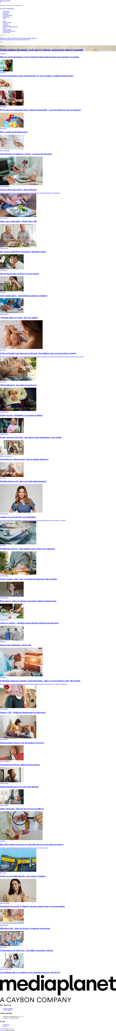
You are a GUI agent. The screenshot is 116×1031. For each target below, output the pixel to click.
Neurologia (6, 17)
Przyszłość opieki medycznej (10, 26)
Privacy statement (7, 1010)
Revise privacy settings (10, 1030)
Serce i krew (6, 12)
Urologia (5, 24)
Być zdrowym (7, 8)
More (4, 18)
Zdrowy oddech (7, 22)
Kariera (5, 1026)
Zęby (4, 28)
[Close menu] (0, 41)
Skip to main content (5, 0)
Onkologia (5, 14)
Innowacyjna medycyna (9, 31)
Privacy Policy (2, 1030)
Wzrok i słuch (6, 32)
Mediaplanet (6, 1024)
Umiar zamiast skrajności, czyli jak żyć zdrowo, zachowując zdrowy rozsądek (41, 49)
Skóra (4, 21)
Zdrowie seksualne (8, 15)
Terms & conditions (8, 1008)
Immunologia (6, 11)
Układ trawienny (7, 29)
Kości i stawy (6, 25)
